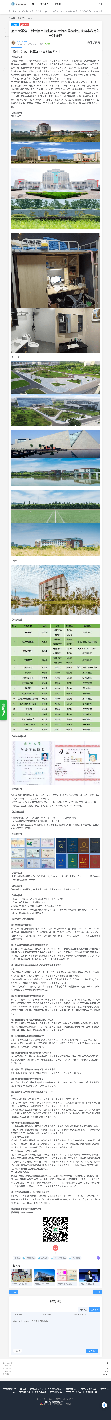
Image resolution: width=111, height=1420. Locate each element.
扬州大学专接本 (60, 1258)
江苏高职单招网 (36, 1389)
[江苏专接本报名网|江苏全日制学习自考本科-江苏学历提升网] (19, 4)
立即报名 (3, 710)
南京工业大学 (58, 11)
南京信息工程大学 (43, 11)
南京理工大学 (24, 1392)
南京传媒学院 (85, 11)
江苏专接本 (30, 1258)
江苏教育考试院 (9, 1389)
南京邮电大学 (72, 11)
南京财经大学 (98, 11)
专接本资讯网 (22, 41)
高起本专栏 (45, 4)
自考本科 (44, 1258)
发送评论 (92, 1351)
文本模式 (94, 1310)
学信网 (23, 1389)
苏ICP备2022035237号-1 (55, 1402)
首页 (34, 4)
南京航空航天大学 (26, 11)
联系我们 (59, 4)
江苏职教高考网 (54, 1389)
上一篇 (13, 1292)
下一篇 (97, 1292)
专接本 (17, 1258)
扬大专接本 (76, 1258)
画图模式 (83, 1310)
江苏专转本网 (71, 1389)
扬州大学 (24, 25)
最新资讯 (12, 11)
